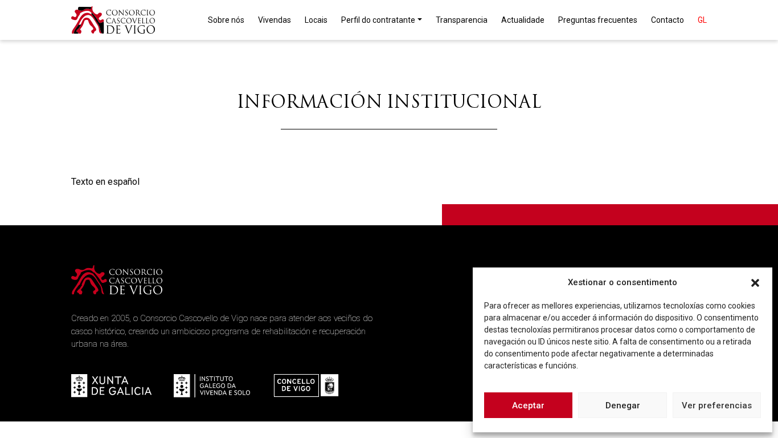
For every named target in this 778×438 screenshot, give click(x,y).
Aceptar (528, 405)
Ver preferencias (717, 405)
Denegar (622, 405)
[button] (755, 282)
